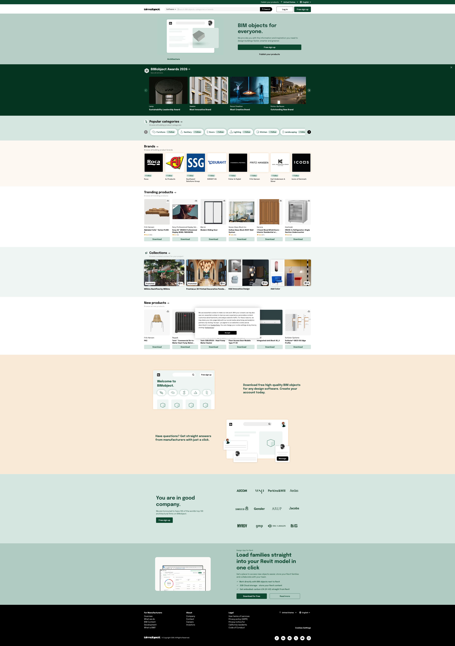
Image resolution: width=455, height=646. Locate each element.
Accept (227, 333)
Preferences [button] (209, 327)
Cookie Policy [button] (215, 325)
